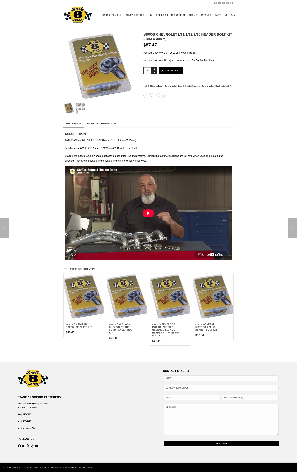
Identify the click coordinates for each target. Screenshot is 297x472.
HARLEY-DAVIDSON (135, 15)
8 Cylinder (187, 85)
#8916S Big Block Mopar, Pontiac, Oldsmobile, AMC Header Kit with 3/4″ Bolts (165, 330)
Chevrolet (196, 85)
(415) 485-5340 (24, 421)
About (193, 15)
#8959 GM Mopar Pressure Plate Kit (79, 326)
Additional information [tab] (101, 123)
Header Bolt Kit (225, 85)
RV (151, 15)
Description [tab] (73, 123)
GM (216, 85)
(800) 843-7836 (24, 414)
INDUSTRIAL (178, 15)
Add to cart (172, 70)
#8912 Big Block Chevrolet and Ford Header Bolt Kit (121, 328)
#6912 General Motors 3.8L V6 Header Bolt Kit (206, 327)
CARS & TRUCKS (111, 15)
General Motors (170, 85)
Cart (218, 15)
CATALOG (205, 15)
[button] (130, 38)
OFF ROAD (162, 15)
